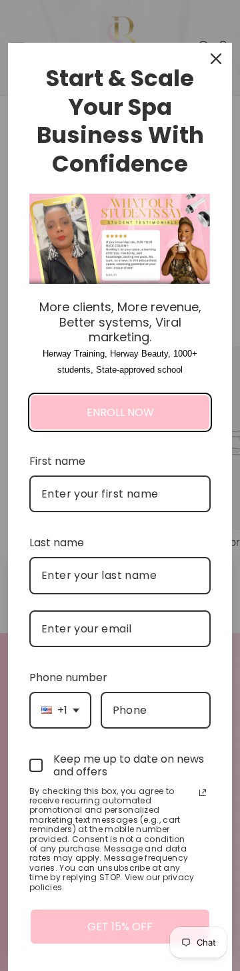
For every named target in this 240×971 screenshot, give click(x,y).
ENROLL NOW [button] (120, 412)
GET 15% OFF (120, 926)
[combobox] (60, 710)
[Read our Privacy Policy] (203, 793)
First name (57, 461)
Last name (56, 542)
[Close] (216, 59)
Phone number (68, 677)
